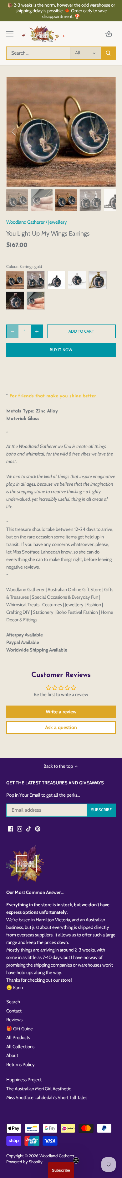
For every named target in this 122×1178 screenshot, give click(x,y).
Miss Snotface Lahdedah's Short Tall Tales (46, 1097)
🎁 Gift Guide (19, 1029)
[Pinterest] (37, 829)
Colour (12, 266)
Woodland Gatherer (25, 222)
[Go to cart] (109, 34)
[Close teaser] (76, 1160)
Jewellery (57, 222)
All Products (18, 1037)
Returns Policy (20, 1064)
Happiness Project (24, 1080)
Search (13, 1002)
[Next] (108, 131)
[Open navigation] (9, 33)
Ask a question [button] (61, 727)
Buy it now (61, 349)
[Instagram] (19, 829)
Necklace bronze (15, 300)
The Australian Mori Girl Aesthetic (38, 1089)
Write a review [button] (61, 712)
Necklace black (56, 280)
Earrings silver (35, 280)
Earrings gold (15, 280)
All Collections (20, 1047)
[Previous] (14, 131)
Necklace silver (77, 280)
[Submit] (108, 53)
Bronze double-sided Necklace (35, 300)
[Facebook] (10, 829)
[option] (61, 132)
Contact (14, 1011)
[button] (61, 1170)
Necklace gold (97, 280)
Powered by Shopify (24, 1161)
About (12, 1055)
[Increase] (37, 331)
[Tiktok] (28, 829)
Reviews (14, 1020)
